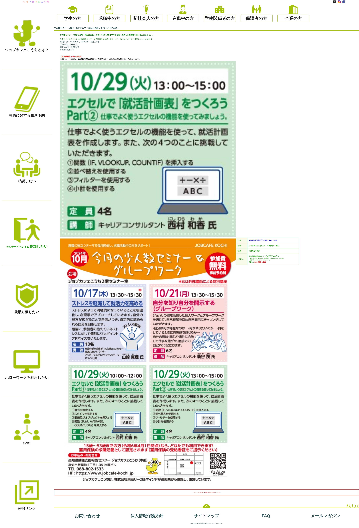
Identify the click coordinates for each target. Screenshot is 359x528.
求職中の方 (109, 18)
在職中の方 (183, 18)
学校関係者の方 (220, 18)
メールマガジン (325, 515)
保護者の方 (256, 18)
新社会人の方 (146, 18)
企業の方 (293, 18)
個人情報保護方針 (147, 515)
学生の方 (72, 18)
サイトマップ (206, 515)
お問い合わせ (87, 515)
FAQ (266, 515)
